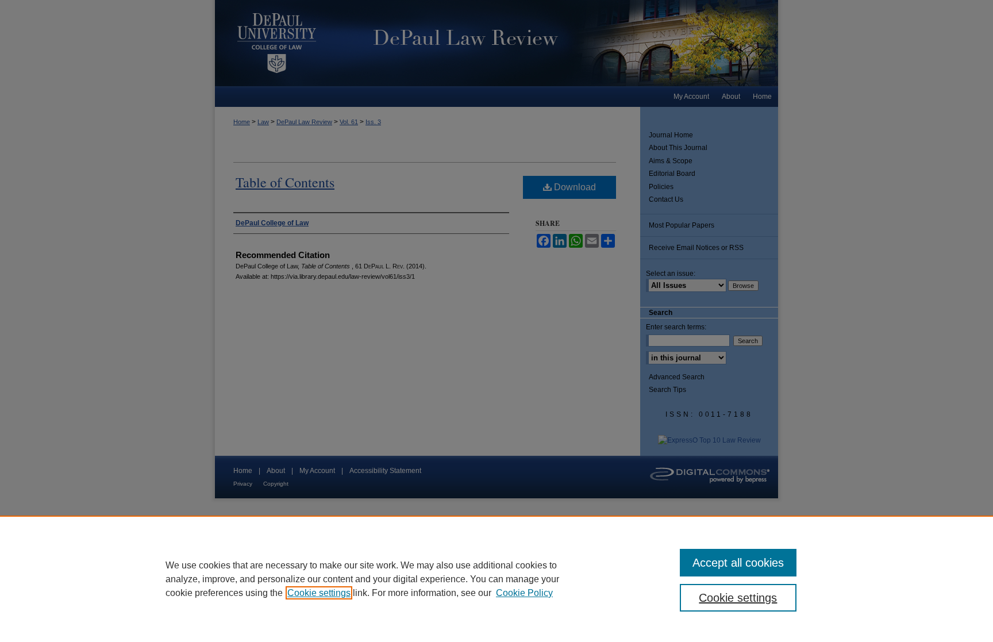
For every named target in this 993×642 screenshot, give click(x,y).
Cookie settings (319, 593)
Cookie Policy (524, 593)
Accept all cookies (738, 562)
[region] (496, 579)
